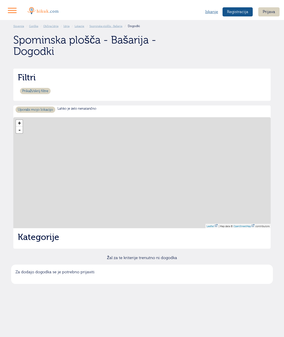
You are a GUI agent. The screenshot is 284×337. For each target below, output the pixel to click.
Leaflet (210, 226)
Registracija (237, 12)
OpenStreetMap (242, 226)
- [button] (19, 130)
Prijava (269, 12)
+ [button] (19, 123)
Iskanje (211, 12)
